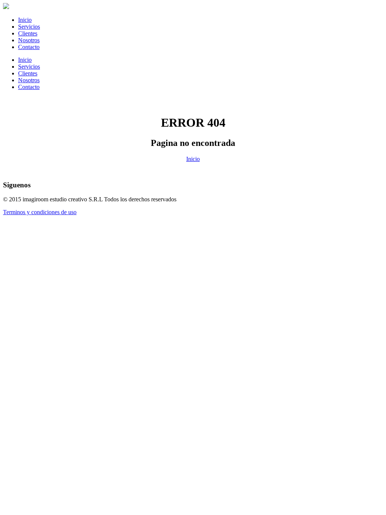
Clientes (27, 33)
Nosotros (29, 40)
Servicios (29, 26)
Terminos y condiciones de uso (40, 212)
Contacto (29, 47)
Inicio (25, 20)
